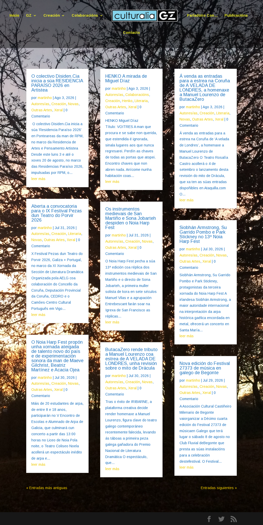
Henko (127, 101)
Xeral (58, 110)
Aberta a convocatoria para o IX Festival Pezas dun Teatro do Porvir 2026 (56, 213)
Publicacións (236, 15)
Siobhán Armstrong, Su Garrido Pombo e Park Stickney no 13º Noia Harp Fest (203, 234)
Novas (73, 104)
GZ (29, 15)
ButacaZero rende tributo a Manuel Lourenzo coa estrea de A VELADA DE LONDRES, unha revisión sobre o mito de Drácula (131, 359)
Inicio (14, 15)
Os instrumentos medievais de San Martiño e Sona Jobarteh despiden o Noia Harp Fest (130, 218)
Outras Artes (41, 110)
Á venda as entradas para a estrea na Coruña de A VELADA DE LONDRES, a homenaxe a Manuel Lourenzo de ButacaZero (205, 88)
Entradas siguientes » (219, 488)
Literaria (74, 234)
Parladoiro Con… (202, 15)
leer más (38, 179)
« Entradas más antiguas (46, 488)
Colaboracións (85, 15)
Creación (51, 15)
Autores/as (40, 104)
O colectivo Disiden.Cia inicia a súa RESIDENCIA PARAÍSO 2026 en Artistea (57, 83)
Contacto (131, 33)
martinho (45, 98)
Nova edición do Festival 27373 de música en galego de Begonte (205, 368)
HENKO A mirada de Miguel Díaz (126, 78)
